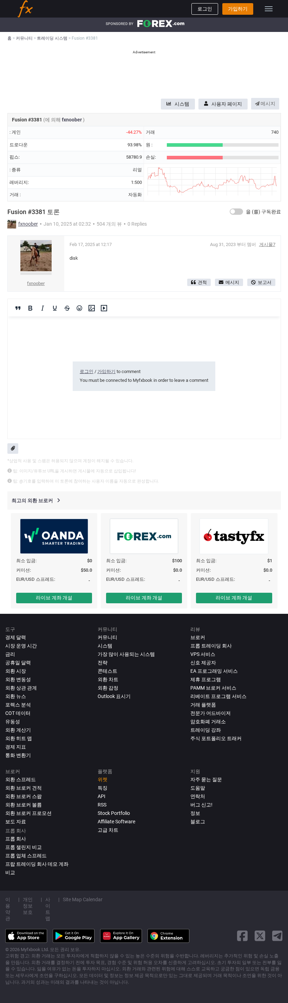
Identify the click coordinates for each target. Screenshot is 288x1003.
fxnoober (72, 119)
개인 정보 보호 (28, 906)
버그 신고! (201, 805)
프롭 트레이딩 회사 (211, 646)
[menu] (269, 9)
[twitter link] (260, 936)
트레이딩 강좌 (205, 730)
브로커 (197, 637)
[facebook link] (242, 936)
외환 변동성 (18, 679)
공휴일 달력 (18, 662)
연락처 (197, 796)
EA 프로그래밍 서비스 (214, 671)
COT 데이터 (18, 713)
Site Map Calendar (83, 899)
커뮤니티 (107, 637)
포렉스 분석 (18, 705)
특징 (102, 788)
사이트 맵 (47, 909)
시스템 (182, 104)
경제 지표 (15, 747)
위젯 (102, 779)
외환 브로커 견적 (23, 788)
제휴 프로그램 (205, 679)
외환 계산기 (18, 730)
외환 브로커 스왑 (23, 796)
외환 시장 (15, 671)
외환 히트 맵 (18, 738)
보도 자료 (15, 821)
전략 (102, 662)
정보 (195, 813)
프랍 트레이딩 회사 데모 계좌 (36, 864)
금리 (10, 654)
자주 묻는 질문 (206, 779)
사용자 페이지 (226, 104)
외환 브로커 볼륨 (23, 805)
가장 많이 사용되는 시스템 (126, 654)
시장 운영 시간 (21, 646)
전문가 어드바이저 (210, 713)
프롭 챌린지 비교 (23, 847)
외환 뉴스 (15, 696)
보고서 (264, 282)
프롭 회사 (15, 839)
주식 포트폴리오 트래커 (216, 738)
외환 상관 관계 (21, 688)
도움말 (197, 788)
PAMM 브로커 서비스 (213, 688)
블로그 (197, 821)
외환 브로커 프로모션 (28, 813)
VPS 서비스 (202, 654)
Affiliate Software (116, 821)
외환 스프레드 (20, 779)
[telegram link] (277, 936)
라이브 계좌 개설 (54, 597)
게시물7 (267, 244)
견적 (202, 282)
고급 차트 (108, 830)
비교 (10, 872)
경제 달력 (15, 637)
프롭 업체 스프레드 (26, 855)
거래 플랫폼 (203, 705)
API (101, 796)
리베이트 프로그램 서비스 (218, 696)
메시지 (267, 103)
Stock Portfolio (114, 813)
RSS (102, 805)
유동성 (12, 721)
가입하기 (238, 9)
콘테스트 (107, 671)
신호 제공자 (203, 662)
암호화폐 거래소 (208, 721)
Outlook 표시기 (114, 696)
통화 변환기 (18, 755)
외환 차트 (108, 679)
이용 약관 (7, 909)
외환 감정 (108, 688)
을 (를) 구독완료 (263, 211)
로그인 (204, 9)
